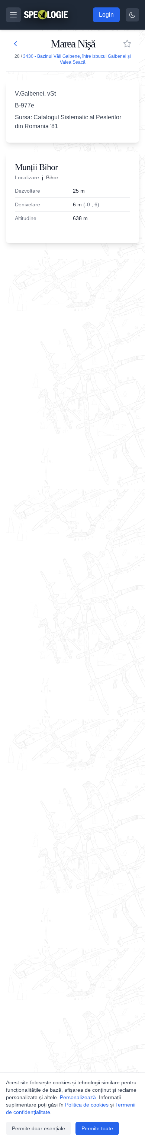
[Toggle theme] (132, 14)
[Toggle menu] (13, 14)
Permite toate (97, 1128)
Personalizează (78, 1097)
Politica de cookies (87, 1105)
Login (106, 14)
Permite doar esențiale (38, 1128)
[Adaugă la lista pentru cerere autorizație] (127, 44)
